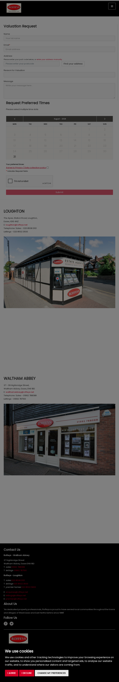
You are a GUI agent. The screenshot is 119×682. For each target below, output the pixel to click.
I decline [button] (27, 673)
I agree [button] (12, 673)
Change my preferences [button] (51, 673)
